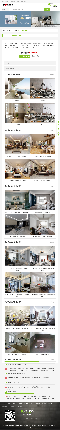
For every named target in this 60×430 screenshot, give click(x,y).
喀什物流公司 (11, 406)
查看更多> (52, 74)
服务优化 (9, 30)
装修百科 (32, 403)
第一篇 (7, 63)
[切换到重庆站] (23, 1)
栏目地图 (50, 403)
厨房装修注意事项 (22, 30)
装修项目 (14, 403)
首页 (4, 30)
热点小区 (26, 403)
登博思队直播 (18, 406)
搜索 (47, 9)
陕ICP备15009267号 (43, 425)
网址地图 (44, 403)
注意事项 (15, 30)
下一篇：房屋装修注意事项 (12, 68)
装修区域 (20, 403)
